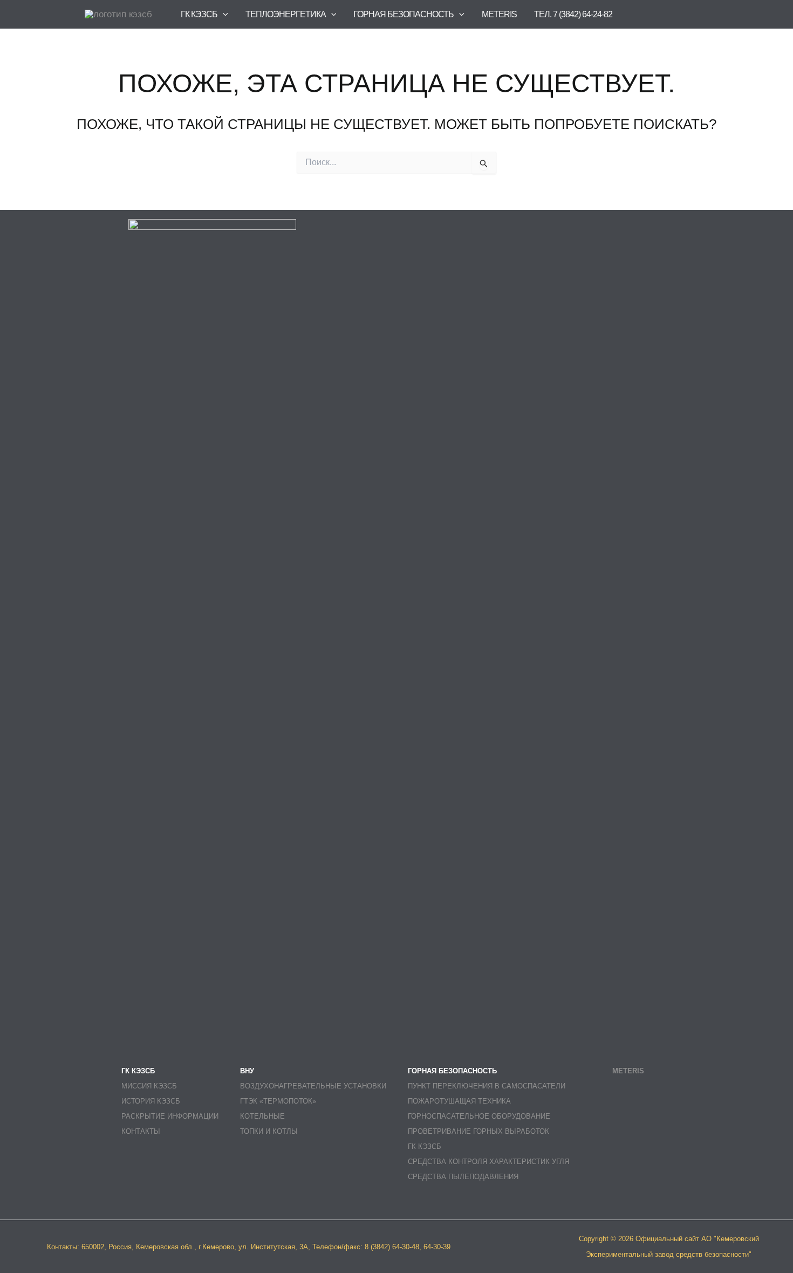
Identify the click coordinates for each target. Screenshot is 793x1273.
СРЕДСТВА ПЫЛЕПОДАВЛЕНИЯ (463, 1177)
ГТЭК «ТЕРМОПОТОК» (278, 1101)
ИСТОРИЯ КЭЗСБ (150, 1101)
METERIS (499, 14)
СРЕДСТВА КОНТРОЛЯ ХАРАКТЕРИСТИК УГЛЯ (488, 1162)
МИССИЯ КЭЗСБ (149, 1086)
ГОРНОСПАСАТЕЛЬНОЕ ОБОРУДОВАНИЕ (479, 1116)
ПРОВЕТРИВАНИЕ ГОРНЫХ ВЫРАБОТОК (478, 1131)
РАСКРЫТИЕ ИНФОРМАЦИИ (169, 1116)
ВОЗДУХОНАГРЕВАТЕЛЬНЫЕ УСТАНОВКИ (313, 1086)
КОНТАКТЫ (140, 1131)
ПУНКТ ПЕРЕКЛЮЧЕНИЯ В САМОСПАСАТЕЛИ (486, 1086)
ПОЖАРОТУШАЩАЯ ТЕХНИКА (459, 1101)
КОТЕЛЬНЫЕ (262, 1116)
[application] (222, 14)
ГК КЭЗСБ (424, 1146)
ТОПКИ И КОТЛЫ (269, 1131)
